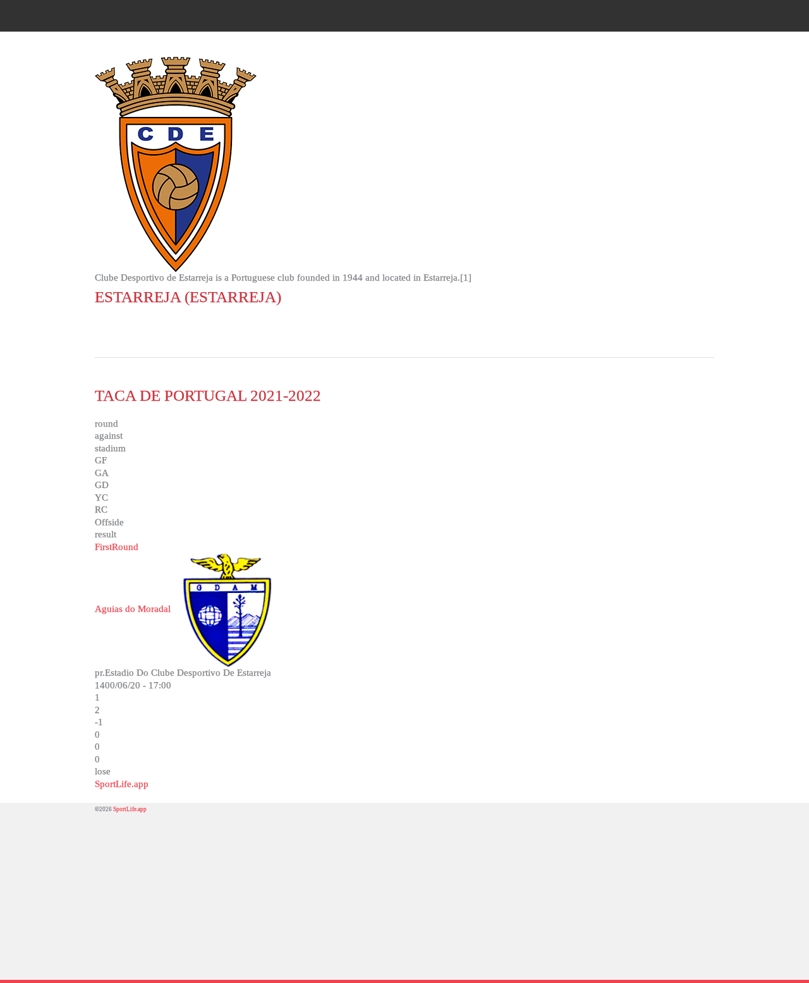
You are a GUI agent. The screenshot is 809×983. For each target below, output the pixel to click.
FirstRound (116, 547)
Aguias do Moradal (133, 609)
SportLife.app (122, 784)
